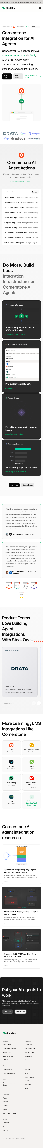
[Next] (39, 703)
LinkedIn (6, 1123)
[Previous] (34, 703)
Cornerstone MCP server (14, 334)
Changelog (28, 1056)
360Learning (11, 783)
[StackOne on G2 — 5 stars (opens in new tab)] (36, 641)
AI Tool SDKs (29, 1045)
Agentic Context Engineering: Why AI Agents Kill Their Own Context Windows (20, 871)
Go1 (11, 801)
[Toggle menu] (40, 8)
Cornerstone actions (13, 55)
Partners (28, 1085)
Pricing (27, 1069)
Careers (5, 1102)
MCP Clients (7, 1060)
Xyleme (31, 766)
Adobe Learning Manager (31, 784)
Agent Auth (7, 1052)
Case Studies (29, 1077)
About (5, 1098)
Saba (11, 749)
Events (27, 1081)
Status (27, 1060)
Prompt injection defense (14, 472)
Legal (26, 1088)
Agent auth (9, 388)
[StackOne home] (9, 8)
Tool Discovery (8, 1069)
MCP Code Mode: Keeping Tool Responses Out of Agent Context (21, 913)
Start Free (6, 76)
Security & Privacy (9, 1113)
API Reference (30, 1048)
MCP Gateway (8, 1056)
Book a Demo (28, 485)
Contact (6, 1106)
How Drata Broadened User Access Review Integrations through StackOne (19, 691)
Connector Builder (9, 1048)
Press (5, 1109)
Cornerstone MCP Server (31, 76)
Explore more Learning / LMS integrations (31, 803)
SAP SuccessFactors (31, 749)
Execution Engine (9, 1073)
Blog (26, 1073)
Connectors (6, 27)
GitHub (5, 1130)
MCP (32, 55)
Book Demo (17, 76)
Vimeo (11, 766)
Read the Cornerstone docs (20, 182)
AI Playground (30, 1052)
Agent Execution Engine (14, 434)
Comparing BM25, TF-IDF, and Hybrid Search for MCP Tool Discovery (20, 955)
